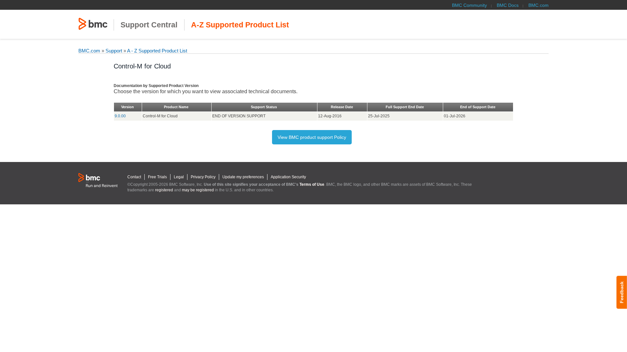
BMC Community (469, 5)
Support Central (149, 25)
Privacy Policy (203, 177)
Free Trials (157, 177)
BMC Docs (508, 5)
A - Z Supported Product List (156, 50)
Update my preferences (243, 177)
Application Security (288, 177)
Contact (134, 177)
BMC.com (538, 5)
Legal (179, 177)
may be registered (198, 190)
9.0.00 (120, 116)
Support (113, 50)
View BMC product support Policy (312, 137)
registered (164, 190)
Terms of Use (311, 184)
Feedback (621, 292)
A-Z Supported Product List (240, 25)
